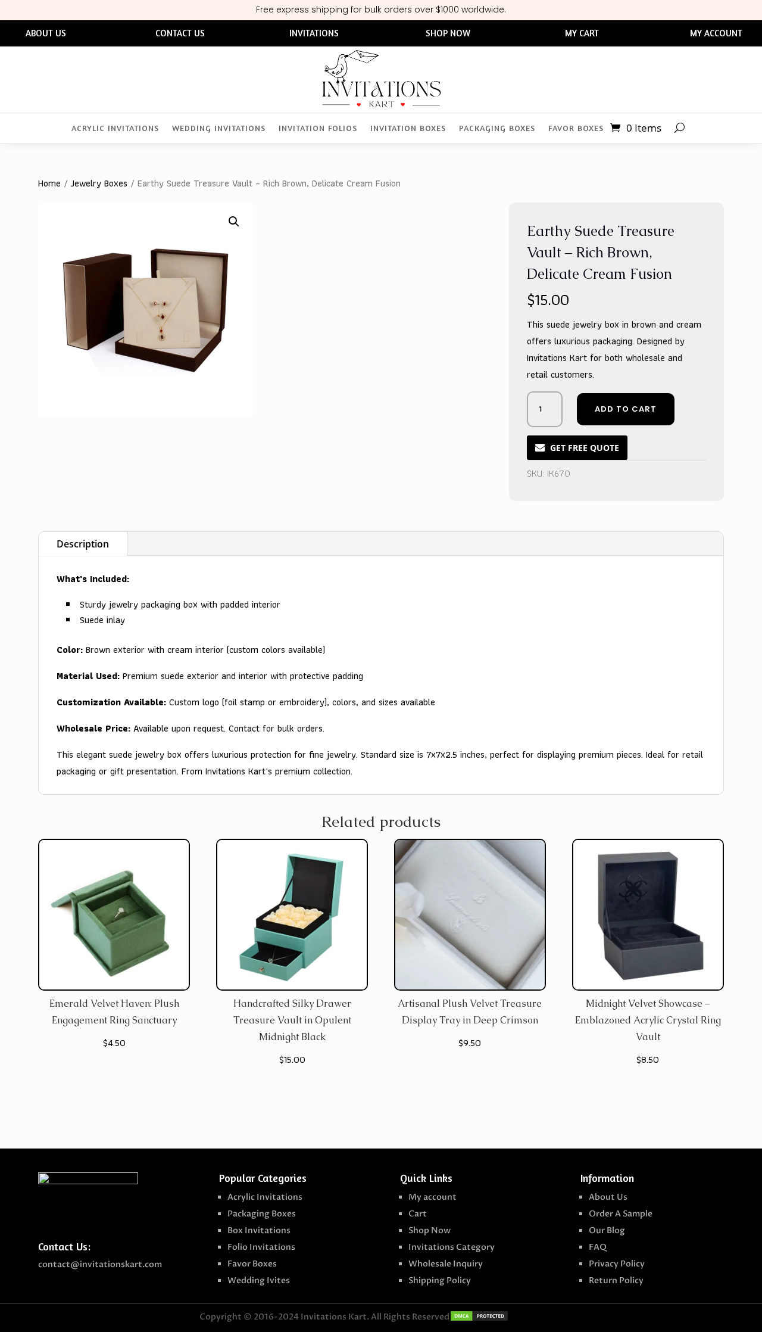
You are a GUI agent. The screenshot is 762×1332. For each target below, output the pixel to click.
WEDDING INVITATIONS (219, 128)
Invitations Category (451, 1247)
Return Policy (616, 1280)
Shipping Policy (439, 1280)
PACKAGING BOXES (497, 128)
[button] (234, 221)
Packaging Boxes (261, 1213)
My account (432, 1197)
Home (49, 183)
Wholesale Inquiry (445, 1263)
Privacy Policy (617, 1263)
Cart (417, 1213)
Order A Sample (620, 1213)
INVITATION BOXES (408, 128)
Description (83, 543)
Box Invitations (259, 1230)
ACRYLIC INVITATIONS (115, 128)
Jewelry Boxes (99, 183)
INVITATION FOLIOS (318, 128)
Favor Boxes (252, 1263)
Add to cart (626, 409)
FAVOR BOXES (576, 128)
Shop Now (429, 1230)
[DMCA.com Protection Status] (479, 1318)
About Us (608, 1197)
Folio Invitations (261, 1247)
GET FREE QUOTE (584, 447)
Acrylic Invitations (264, 1197)
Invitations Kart (334, 1316)
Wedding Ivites (258, 1280)
